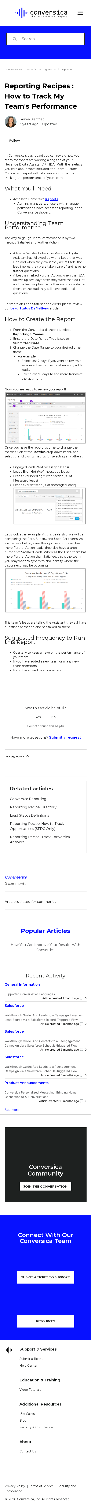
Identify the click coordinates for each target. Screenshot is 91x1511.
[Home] (38, 13)
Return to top (15, 757)
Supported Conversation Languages (30, 994)
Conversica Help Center (19, 69)
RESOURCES (45, 1321)
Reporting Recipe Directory (33, 807)
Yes (38, 717)
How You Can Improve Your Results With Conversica (45, 947)
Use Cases (27, 1414)
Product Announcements (27, 1083)
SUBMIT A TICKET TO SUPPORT (45, 1277)
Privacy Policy (15, 1486)
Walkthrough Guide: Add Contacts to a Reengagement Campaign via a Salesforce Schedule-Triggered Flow (42, 1043)
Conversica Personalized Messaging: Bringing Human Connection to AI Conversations (41, 1095)
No (53, 717)
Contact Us (27, 1451)
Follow (14, 140)
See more (12, 1110)
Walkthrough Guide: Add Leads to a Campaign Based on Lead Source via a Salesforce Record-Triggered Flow (44, 1017)
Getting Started (47, 69)
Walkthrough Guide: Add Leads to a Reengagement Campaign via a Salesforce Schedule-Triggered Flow (41, 1069)
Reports (51, 199)
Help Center (28, 1365)
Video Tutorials (30, 1390)
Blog (22, 1420)
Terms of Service (41, 1486)
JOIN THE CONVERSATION (45, 1186)
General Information (22, 985)
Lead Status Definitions (29, 308)
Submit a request (65, 737)
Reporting (67, 69)
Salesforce (14, 1006)
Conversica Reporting (28, 799)
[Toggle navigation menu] (79, 13)
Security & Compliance (36, 1427)
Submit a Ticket (31, 1359)
